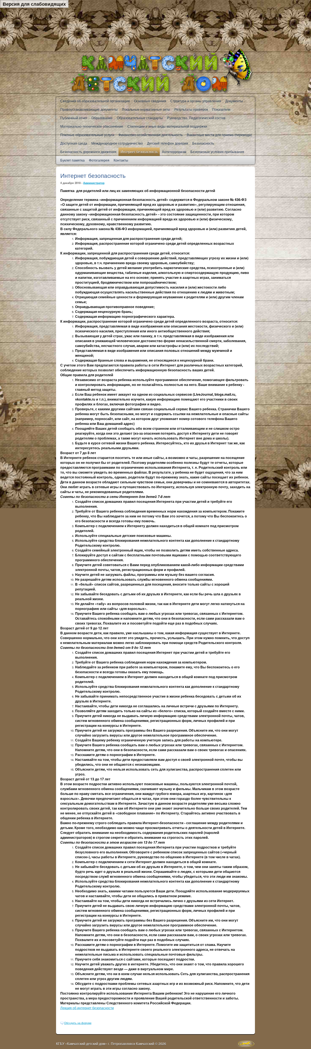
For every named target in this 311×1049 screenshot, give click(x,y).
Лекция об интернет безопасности (87, 1007)
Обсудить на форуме (77, 1023)
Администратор (94, 183)
